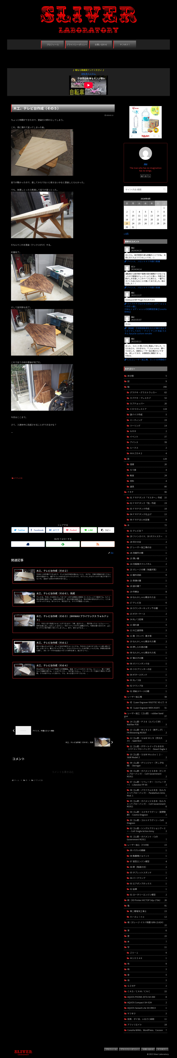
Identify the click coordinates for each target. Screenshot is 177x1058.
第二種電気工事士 (148, 911)
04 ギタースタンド (148, 674)
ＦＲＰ (147, 491)
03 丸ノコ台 (148, 680)
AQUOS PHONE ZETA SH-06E (147, 996)
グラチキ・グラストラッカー (148, 392)
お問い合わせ (148, 1049)
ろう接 (148, 469)
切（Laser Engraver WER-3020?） (148, 707)
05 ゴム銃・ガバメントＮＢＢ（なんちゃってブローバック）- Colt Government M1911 (147, 803)
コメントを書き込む (63, 772)
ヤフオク (147, 1013)
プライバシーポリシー (130, 1049)
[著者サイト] (28, 544)
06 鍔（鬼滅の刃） (148, 866)
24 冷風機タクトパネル (148, 563)
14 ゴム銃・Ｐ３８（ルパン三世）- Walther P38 (147, 723)
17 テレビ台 (18, 478)
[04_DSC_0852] (42, 354)
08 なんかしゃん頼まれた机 (148, 652)
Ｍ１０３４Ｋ (148, 958)
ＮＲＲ (148, 431)
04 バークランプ (148, 877)
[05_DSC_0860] (42, 409)
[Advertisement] (88, 57)
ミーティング (148, 420)
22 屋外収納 (148, 574)
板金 (148, 475)
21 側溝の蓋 (148, 580)
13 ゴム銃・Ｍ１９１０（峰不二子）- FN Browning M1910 (147, 731)
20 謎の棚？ (148, 586)
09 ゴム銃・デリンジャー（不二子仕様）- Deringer (147, 764)
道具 (148, 486)
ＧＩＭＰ (147, 985)
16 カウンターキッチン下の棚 (148, 608)
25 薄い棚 (148, 558)
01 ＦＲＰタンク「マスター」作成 (148, 497)
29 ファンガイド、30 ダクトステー (148, 536)
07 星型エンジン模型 (148, 861)
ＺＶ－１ (148, 952)
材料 (148, 480)
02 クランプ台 (148, 685)
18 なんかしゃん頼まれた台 (148, 597)
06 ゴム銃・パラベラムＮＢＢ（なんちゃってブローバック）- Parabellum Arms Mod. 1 (147, 792)
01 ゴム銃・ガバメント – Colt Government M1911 (147, 838)
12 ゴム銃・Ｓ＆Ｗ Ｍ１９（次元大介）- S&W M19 (147, 739)
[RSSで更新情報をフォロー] (98, 544)
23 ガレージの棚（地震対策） (148, 569)
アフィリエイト (147, 1024)
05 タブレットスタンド (148, 872)
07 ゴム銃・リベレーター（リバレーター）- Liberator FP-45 (147, 783)
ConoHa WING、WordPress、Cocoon (147, 1030)
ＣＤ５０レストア (148, 408)
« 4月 (126, 233)
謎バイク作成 (148, 414)
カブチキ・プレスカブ (148, 397)
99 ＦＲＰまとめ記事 (148, 519)
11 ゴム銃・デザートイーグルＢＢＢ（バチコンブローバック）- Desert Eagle (147, 748)
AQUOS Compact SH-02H (147, 1002)
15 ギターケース (148, 613)
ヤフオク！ (162, 1049)
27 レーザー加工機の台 (148, 547)
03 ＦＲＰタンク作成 (148, 508)
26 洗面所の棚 (148, 552)
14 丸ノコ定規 (148, 619)
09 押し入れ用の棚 (148, 646)
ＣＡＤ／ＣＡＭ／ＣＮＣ (147, 991)
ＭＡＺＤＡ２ (148, 453)
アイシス (148, 442)
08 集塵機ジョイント (148, 855)
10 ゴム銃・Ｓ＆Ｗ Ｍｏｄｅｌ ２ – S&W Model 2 (147, 756)
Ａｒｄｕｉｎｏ (148, 916)
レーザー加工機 (147, 696)
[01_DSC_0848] (42, 174)
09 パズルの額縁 (148, 850)
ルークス (148, 447)
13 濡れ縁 (148, 624)
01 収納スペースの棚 (148, 691)
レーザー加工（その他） (147, 844)
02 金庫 (148, 889)
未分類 (147, 375)
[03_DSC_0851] (42, 299)
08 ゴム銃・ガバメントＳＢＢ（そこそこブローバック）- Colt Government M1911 (147, 773)
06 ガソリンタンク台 (148, 663)
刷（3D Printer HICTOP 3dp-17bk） (147, 900)
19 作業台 (148, 591)
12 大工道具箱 (148, 630)
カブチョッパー (148, 403)
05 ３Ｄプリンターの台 (148, 669)
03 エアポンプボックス (148, 883)
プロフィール (111, 1049)
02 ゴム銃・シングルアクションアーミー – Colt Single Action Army (147, 830)
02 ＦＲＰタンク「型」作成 (148, 503)
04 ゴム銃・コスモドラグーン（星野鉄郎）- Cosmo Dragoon (147, 813)
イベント (148, 436)
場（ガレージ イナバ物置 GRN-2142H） (147, 924)
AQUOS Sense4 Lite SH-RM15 (147, 1007)
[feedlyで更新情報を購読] (63, 544)
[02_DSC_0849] (42, 237)
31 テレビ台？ (148, 530)
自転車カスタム (88, 73)
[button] (164, 189)
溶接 (148, 464)
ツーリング (148, 425)
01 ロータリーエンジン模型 (148, 894)
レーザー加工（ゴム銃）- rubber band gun (145, 715)
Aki (145, 164)
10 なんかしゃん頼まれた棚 (148, 641)
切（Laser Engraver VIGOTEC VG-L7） (148, 702)
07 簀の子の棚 (148, 657)
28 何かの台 (148, 541)
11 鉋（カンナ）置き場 (148, 635)
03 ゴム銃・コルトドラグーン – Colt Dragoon (147, 821)
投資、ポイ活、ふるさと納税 (147, 1019)
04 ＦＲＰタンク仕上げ (148, 514)
